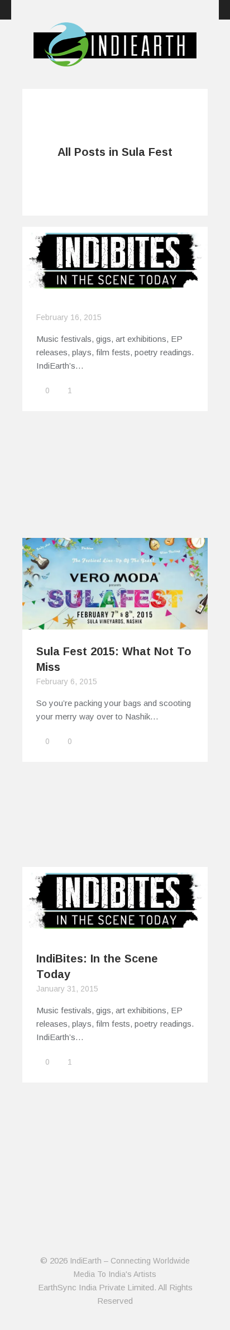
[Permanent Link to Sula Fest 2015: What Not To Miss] (115, 622)
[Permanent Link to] (115, 289)
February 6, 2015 (66, 681)
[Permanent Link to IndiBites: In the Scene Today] (115, 930)
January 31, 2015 (67, 988)
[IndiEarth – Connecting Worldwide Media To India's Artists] (115, 59)
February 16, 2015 (69, 317)
